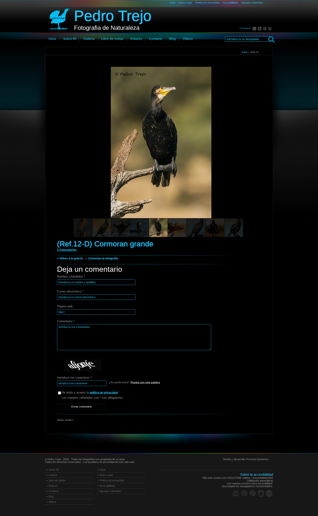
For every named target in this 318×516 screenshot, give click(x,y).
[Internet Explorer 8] (236, 493)
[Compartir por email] (255, 28)
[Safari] (269, 493)
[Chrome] (252, 493)
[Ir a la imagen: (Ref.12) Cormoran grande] (83, 227)
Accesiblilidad (230, 2)
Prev (57, 149)
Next (260, 149)
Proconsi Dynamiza (257, 459)
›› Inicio (101, 469)
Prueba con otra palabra (145, 382)
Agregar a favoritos (252, 2)
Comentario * (65, 321)
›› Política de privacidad (110, 480)
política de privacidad (104, 392)
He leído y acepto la (90, 392)
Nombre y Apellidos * (71, 276)
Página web (65, 306)
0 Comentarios (67, 249)
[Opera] (261, 493)
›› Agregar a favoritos (109, 491)
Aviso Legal (185, 2)
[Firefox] (244, 493)
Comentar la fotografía (103, 258)
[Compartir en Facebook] (265, 28)
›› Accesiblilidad (106, 485)
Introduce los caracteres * (74, 377)
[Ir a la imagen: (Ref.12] (101, 227)
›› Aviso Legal (105, 475)
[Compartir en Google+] (270, 28)
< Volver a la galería (70, 258)
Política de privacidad (207, 2)
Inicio (172, 2)
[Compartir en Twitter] (260, 28)
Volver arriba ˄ (65, 420)
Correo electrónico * (70, 291)
